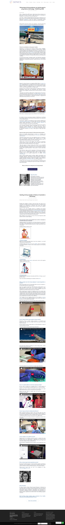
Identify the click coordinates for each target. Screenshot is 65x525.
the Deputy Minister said (38, 93)
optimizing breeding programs (25, 121)
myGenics (31, 260)
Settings (49, 523)
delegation (26, 19)
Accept (39, 523)
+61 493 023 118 (15, 519)
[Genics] (15, 3)
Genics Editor (35, 10)
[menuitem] (27, 2)
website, (36, 243)
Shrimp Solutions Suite (29, 127)
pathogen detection (40, 122)
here (40, 278)
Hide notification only (44, 523)
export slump (31, 52)
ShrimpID (41, 211)
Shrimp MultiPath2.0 (37, 210)
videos (29, 243)
